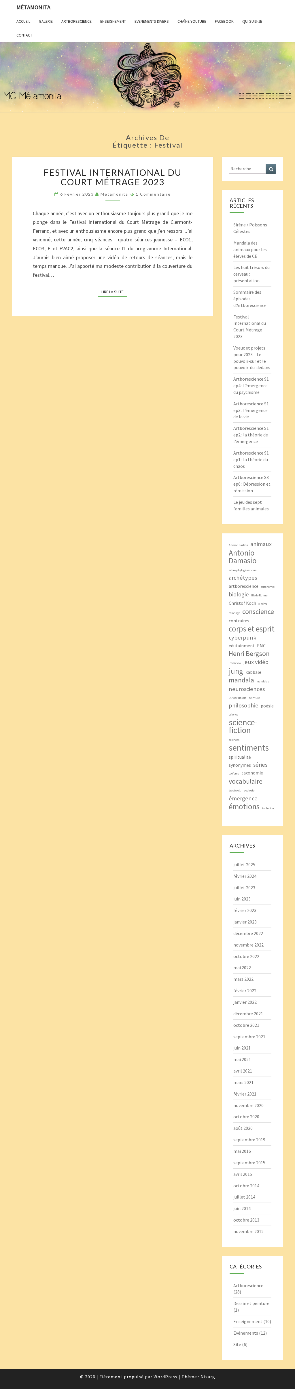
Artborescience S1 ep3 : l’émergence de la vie (251, 410)
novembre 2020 (248, 1105)
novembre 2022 (248, 945)
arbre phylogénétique (242, 570)
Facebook (224, 21)
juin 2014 (242, 1208)
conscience (258, 611)
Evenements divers (152, 21)
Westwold (235, 790)
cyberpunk (242, 637)
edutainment (242, 645)
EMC (261, 645)
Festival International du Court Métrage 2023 (112, 177)
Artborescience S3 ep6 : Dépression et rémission (252, 483)
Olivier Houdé (237, 698)
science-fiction (243, 726)
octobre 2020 (246, 1116)
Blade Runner (259, 595)
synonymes (240, 765)
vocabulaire (245, 781)
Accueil (23, 21)
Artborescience (76, 21)
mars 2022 (243, 979)
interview (235, 663)
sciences (234, 740)
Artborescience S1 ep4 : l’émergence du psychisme (251, 385)
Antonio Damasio (243, 556)
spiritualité (240, 757)
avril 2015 (242, 1174)
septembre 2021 (249, 1036)
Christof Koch (242, 603)
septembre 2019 (249, 1139)
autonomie (268, 587)
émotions (244, 806)
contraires (239, 620)
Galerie (46, 21)
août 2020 (243, 1128)
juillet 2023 (244, 887)
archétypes (243, 577)
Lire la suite (114, 291)
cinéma (263, 604)
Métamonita (33, 7)
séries (260, 764)
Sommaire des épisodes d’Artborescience (249, 298)
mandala (241, 680)
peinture (254, 698)
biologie (239, 594)
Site (237, 1344)
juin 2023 (242, 899)
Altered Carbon (238, 545)
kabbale (253, 672)
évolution (268, 808)
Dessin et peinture (251, 1303)
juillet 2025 (244, 864)
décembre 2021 (248, 1013)
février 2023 (244, 910)
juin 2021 (242, 1048)
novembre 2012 (248, 1231)
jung (236, 671)
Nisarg (208, 1377)
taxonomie (252, 773)
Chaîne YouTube (191, 21)
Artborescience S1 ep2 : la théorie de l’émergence (251, 434)
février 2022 (244, 990)
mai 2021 (242, 1059)
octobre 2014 (246, 1185)
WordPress (165, 1377)
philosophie (243, 705)
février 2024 (244, 876)
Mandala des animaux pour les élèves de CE (250, 249)
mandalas (262, 681)
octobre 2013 (246, 1220)
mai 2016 (242, 1151)
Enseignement (113, 21)
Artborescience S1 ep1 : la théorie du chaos (251, 459)
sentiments (249, 747)
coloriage (234, 613)
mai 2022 (242, 967)
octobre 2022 (246, 956)
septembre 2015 (249, 1162)
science (233, 714)
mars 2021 (243, 1082)
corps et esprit (252, 629)
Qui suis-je (252, 21)
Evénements (245, 1333)
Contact (24, 35)
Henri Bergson (249, 653)
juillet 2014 (244, 1197)
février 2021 (244, 1094)
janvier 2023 (245, 922)
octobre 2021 (246, 1025)
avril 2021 (242, 1071)
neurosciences (247, 689)
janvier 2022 (245, 1002)
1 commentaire (153, 194)
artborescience (243, 586)
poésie (267, 706)
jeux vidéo (255, 662)
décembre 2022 (248, 933)
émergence (243, 798)
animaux (261, 544)
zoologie (249, 790)
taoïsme (234, 773)
